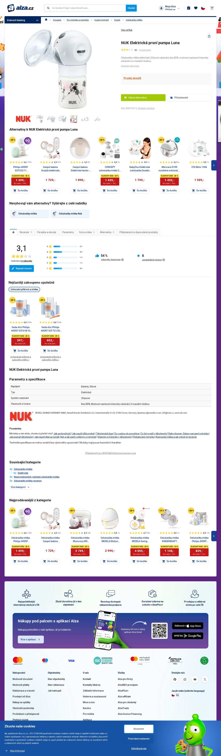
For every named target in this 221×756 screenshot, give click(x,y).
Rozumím (139, 729)
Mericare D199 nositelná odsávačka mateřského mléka (169, 169)
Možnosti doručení (23, 679)
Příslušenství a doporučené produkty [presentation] (139, 232)
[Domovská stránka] (46, 20)
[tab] (13, 232)
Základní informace (93, 690)
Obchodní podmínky (23, 708)
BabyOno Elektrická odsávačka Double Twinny (139, 169)
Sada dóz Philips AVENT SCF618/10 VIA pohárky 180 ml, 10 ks (20, 329)
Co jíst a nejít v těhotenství (154, 433)
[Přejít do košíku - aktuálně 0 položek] (212, 8)
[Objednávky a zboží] (189, 8)
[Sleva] (12, 140)
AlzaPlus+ (123, 690)
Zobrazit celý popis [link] (130, 66)
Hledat (131, 8)
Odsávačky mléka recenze (28, 480)
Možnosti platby (21, 685)
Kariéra (87, 708)
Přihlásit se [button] (170, 9)
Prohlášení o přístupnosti (26, 714)
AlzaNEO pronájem (128, 685)
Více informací (17, 751)
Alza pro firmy (125, 679)
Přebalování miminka (143, 437)
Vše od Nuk (126, 30)
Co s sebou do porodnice (126, 433)
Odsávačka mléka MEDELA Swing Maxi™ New (139, 540)
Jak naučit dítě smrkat (83, 433)
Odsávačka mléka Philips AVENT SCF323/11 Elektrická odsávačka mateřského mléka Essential (20, 540)
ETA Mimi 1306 (199, 167)
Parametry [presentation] (68, 232)
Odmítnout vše (138, 748)
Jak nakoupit (54, 690)
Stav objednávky (56, 679)
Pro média (88, 714)
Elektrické (23, 473)
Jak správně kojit (62, 433)
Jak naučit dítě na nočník (46, 437)
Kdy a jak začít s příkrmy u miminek (78, 437)
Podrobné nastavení (138, 738)
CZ (177, 695)
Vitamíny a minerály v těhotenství (114, 437)
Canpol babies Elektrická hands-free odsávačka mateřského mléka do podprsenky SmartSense (80, 169)
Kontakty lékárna (91, 685)
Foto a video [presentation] (87, 232)
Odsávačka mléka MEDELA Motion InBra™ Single (110, 540)
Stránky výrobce (146, 108)
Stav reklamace (56, 685)
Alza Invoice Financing (130, 714)
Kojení (117, 20)
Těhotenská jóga (104, 433)
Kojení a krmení (101, 20)
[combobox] (85, 8)
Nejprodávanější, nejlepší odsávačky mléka (36, 477)
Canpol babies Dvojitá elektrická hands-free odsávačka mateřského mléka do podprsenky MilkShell (50, 169)
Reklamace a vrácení (24, 690)
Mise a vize (89, 702)
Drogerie (57, 20)
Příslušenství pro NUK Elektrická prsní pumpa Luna (110, 453)
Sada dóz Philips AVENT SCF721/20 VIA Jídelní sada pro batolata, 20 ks (50, 329)
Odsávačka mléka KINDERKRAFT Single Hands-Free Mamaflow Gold (169, 540)
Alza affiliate (124, 696)
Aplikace (87, 720)
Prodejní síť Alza (21, 696)
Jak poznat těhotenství (21, 437)
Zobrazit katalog (16, 20)
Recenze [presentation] (26, 232)
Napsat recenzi (24, 268)
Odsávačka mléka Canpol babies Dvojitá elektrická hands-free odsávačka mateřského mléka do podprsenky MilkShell (50, 540)
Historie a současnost (94, 696)
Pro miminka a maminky (78, 20)
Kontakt (87, 679)
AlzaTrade (123, 708)
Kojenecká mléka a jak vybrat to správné (176, 437)
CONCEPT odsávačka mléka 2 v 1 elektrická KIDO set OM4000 (110, 169)
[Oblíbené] (196, 8)
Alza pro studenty (127, 702)
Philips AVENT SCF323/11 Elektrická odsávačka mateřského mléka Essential (20, 169)
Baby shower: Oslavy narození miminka (189, 433)
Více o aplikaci (28, 639)
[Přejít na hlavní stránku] (20, 8)
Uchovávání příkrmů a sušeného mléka (20, 358)
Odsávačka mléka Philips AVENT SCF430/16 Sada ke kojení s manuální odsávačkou (199, 540)
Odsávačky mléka (134, 20)
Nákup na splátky (21, 702)
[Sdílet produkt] (209, 36)
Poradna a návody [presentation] (46, 232)
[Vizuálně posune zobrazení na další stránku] (213, 165)
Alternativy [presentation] (107, 232)
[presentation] (13, 232)
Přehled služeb (20, 720)
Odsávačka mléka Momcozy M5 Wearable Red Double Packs (80, 540)
